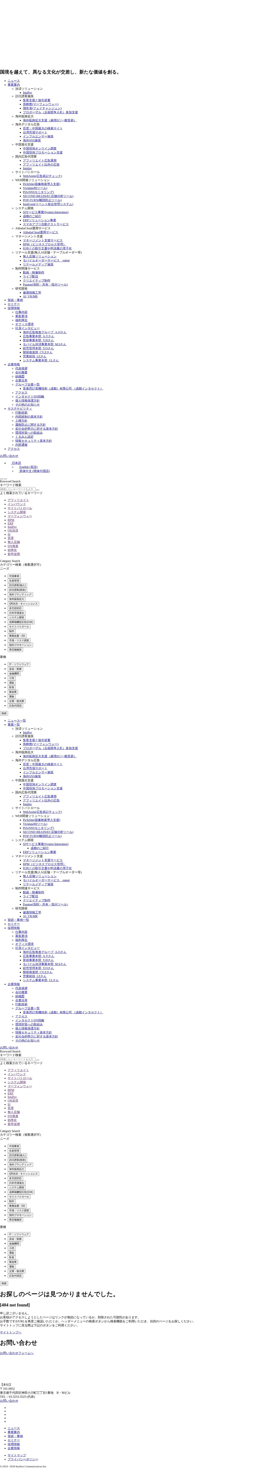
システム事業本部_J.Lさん (41, 360)
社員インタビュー (27, 328)
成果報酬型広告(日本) (21, 622)
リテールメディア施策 (38, 264)
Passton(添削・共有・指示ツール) (45, 284)
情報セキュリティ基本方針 (33, 440)
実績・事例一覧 (18, 919)
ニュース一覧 (17, 720)
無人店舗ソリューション (40, 256)
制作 (11, 631)
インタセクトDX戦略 (29, 396)
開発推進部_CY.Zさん (38, 352)
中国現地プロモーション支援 (43, 152)
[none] (134, 467)
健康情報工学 (32, 292)
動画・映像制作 (33, 272)
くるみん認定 (24, 436)
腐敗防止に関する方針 (30, 424)
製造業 (13, 691)
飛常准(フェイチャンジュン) (42, 108)
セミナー (14, 304)
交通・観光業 (16, 701)
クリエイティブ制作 (36, 280)
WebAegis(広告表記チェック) (42, 176)
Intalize (27, 168)
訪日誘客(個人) (17, 585)
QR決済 (13, 530)
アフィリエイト (18, 500)
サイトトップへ (10, 1332)
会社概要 (21, 372)
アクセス (21, 392)
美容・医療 (15, 668)
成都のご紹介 (32, 216)
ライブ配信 (30, 276)
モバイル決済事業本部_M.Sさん (44, 344)
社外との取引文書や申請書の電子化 (47, 248)
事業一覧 (14, 724)
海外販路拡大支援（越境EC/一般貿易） (50, 120)
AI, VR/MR (30, 296)
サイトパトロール (20, 508)
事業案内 (14, 84)
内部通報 (21, 444)
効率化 (12, 550)
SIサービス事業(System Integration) (45, 212)
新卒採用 (14, 554)
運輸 (11, 696)
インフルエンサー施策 (38, 136)
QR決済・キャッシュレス (23, 603)
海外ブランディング (20, 594)
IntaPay (27, 92)
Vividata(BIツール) (35, 188)
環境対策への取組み (29, 432)
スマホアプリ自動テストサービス (46, 224)
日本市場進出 (16, 612)
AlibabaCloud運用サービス (40, 232)
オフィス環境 (24, 324)
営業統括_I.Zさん (34, 356)
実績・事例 (15, 300)
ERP (10, 523)
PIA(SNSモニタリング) (38, 192)
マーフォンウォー (20, 516)
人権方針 (21, 420)
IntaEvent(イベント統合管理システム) (48, 204)
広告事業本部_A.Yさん (38, 336)
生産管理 (14, 580)
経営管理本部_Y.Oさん (38, 348)
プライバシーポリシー (23, 1459)
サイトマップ (17, 1455)
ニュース (14, 80)
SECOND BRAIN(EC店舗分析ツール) (48, 196)
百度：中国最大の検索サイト (43, 128)
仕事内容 (21, 312)
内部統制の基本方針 (29, 416)
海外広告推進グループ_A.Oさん (44, 332)
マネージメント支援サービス (43, 240)
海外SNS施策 (32, 140)
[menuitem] (14, 463)
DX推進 (13, 546)
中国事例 (14, 576)
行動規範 (21, 412)
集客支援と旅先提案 (36, 100)
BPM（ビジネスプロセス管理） (44, 244)
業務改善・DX (17, 635)
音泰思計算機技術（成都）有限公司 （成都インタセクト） (63, 388)
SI (9, 534)
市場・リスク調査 (19, 640)
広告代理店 (15, 705)
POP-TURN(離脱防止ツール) (42, 200)
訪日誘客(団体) (17, 589)
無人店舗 (14, 542)
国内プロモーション (20, 645)
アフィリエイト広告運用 (40, 160)
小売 (11, 678)
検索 (4, 713)
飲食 (11, 687)
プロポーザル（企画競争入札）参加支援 (50, 112)
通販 (11, 682)
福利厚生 (21, 320)
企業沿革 (21, 380)
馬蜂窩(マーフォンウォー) (40, 104)
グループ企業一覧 (27, 384)
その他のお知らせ (27, 404)
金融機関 (14, 673)
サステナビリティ (20, 408)
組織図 (19, 376)
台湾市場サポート (35, 132)
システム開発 (17, 512)
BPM (11, 520)
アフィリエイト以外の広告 (41, 164)
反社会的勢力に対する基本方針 (36, 428)
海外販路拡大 (16, 599)
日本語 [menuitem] (16, 463)
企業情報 (14, 364)
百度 (11, 538)
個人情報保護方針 (27, 400)
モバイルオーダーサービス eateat (46, 260)
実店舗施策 (15, 649)
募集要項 (21, 316)
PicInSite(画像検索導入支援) (41, 184)
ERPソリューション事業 (39, 220)
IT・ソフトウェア (19, 664)
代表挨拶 (21, 368)
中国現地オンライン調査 (40, 148)
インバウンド (17, 504)
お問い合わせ (9, 455)
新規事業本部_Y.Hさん (38, 340)
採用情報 (14, 308)
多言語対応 (15, 608)
